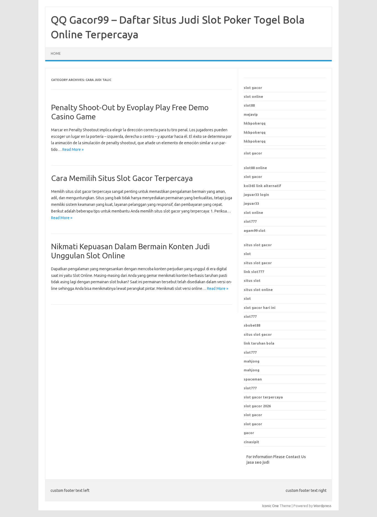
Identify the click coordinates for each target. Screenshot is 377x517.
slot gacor (253, 88)
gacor (249, 433)
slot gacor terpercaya (263, 397)
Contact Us (296, 457)
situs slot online (258, 290)
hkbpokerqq (255, 123)
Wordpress (322, 506)
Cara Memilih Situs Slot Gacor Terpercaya (122, 178)
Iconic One (270, 506)
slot (247, 254)
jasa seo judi (257, 462)
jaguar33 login (256, 194)
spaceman (253, 379)
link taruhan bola (259, 343)
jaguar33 (251, 203)
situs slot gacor (258, 245)
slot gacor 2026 (257, 406)
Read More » (73, 149)
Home (56, 53)
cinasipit (251, 442)
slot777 (250, 221)
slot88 (249, 105)
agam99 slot (255, 230)
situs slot (252, 280)
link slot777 (254, 272)
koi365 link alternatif (262, 186)
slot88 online (255, 168)
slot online (253, 96)
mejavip (251, 114)
